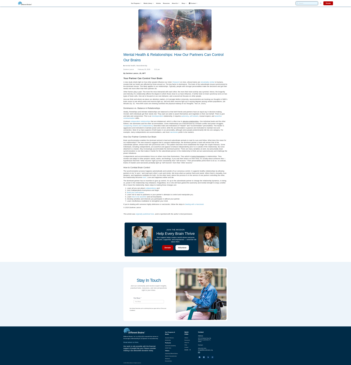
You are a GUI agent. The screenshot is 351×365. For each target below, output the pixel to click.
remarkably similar (207, 82)
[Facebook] (199, 357)
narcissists (174, 132)
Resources (187, 340)
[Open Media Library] (153, 3)
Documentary (168, 361)
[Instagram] (212, 357)
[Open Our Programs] (140, 3)
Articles (186, 337)
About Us (186, 342)
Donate (186, 349)
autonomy (185, 116)
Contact (186, 347)
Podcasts (168, 343)
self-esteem (194, 116)
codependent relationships (140, 121)
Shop (185, 345)
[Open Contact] (196, 3)
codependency (150, 188)
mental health (130, 66)
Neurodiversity (141, 66)
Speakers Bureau (169, 337)
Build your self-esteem (135, 192)
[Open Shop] (186, 3)
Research (176, 82)
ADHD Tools (168, 348)
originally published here (145, 214)
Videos (167, 350)
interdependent (157, 116)
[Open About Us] (178, 3)
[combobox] (307, 3)
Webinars (167, 358)
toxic (144, 177)
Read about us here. (131, 342)
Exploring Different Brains (171, 353)
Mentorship (168, 340)
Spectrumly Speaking (170, 345)
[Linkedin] (203, 357)
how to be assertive (139, 197)
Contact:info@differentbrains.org (205, 347)
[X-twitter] (208, 357)
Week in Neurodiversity (171, 356)
